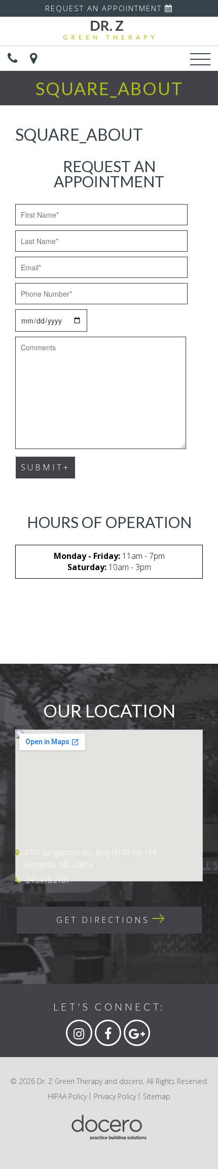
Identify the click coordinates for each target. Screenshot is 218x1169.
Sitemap (156, 1096)
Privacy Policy (115, 1096)
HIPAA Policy (67, 1096)
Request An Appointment (105, 8)
